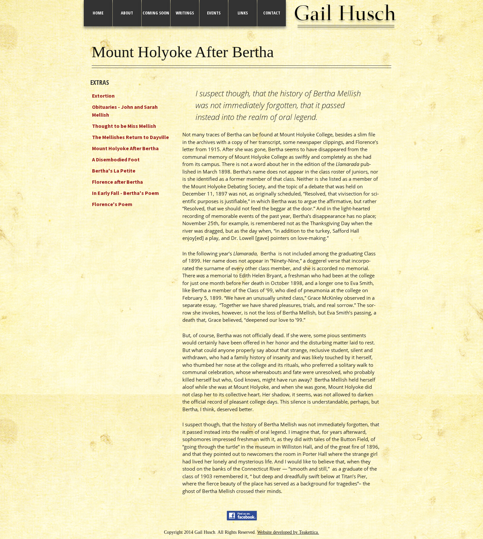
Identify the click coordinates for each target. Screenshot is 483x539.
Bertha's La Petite (113, 170)
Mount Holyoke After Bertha (125, 148)
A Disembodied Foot (116, 159)
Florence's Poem (112, 204)
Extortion (103, 95)
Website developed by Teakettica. (288, 532)
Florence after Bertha (117, 181)
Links (243, 13)
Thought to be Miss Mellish (124, 126)
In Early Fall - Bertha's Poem (125, 193)
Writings (185, 13)
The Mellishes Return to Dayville (130, 137)
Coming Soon (156, 13)
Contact (271, 13)
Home (98, 13)
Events (213, 13)
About (127, 13)
